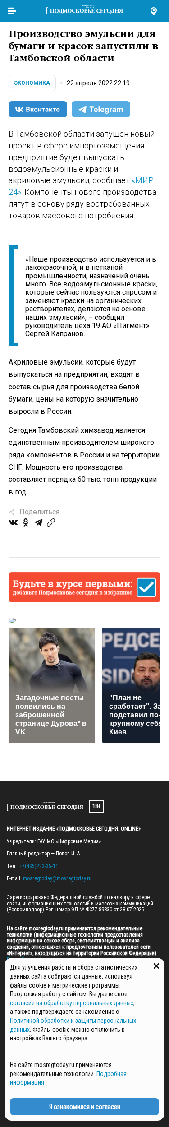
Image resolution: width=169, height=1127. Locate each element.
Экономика (32, 83)
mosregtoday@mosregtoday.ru (57, 878)
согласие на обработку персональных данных (71, 1003)
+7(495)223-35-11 (38, 866)
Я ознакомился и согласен (84, 1106)
